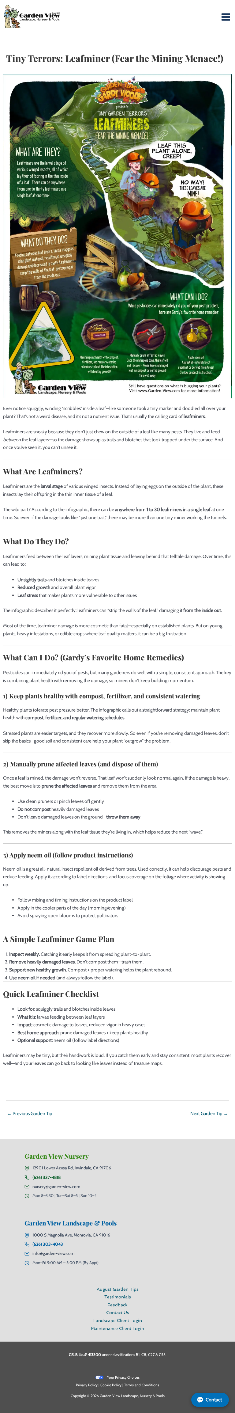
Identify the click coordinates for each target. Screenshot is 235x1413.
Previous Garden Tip (29, 1113)
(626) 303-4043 (47, 1244)
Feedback (117, 1304)
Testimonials (117, 1296)
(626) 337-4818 (46, 1177)
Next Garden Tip (209, 1113)
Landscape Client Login (117, 1320)
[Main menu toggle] (225, 16)
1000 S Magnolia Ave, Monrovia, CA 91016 (71, 1235)
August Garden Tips (118, 1289)
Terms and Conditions (141, 1385)
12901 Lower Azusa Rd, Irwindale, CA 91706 (71, 1167)
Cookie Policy (110, 1385)
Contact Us (117, 1312)
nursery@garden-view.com (56, 1186)
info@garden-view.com (53, 1253)
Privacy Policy (87, 1385)
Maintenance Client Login (117, 1328)
